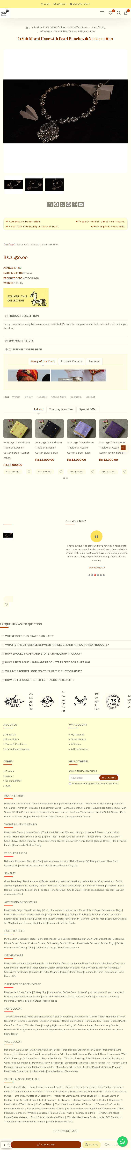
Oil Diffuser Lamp (83, 1025)
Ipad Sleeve (26, 918)
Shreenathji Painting (76, 1062)
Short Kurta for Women (71, 836)
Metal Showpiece (62, 1016)
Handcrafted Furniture (76, 1029)
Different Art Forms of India (80, 1087)
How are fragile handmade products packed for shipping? (47, 662)
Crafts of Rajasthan (56, 1091)
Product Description (24, 316)
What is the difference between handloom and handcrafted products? (57, 645)
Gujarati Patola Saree (36, 816)
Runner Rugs (108, 943)
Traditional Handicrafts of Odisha (73, 1104)
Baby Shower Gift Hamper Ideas (87, 861)
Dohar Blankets (102, 939)
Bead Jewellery (31, 881)
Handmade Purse (35, 914)
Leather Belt (56, 918)
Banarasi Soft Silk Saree (77, 807)
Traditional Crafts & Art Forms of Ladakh (75, 1095)
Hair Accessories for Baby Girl (61, 865)
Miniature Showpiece (39, 1016)
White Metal (89, 881)
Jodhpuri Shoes (22, 923)
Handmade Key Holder (97, 1021)
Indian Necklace (48, 885)
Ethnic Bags (93, 910)
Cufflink (85, 918)
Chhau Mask (71, 1071)
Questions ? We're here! (25, 349)
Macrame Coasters (14, 1000)
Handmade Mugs (102, 992)
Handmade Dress (13, 832)
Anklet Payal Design (70, 885)
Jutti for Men (98, 918)
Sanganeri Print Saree (79, 816)
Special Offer (88, 409)
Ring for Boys (58, 890)
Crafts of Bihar (44, 1104)
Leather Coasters (84, 996)
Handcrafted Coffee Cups (62, 992)
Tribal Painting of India (98, 1058)
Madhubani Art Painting (68, 1067)
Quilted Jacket (111, 836)
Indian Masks (39, 1071)
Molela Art (57, 1054)
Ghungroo (19, 890)
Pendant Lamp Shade (106, 1025)
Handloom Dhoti (47, 841)
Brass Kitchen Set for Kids (71, 967)
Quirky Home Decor (72, 972)
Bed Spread (64, 939)
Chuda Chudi (74, 890)
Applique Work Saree (81, 812)
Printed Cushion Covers (32, 943)
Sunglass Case (100, 914)
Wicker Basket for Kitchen (101, 967)
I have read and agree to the (95, 783)
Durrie (120, 943)
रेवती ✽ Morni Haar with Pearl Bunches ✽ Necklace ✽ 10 (8, 565)
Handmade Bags (13, 910)
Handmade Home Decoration (100, 972)
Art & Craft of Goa (26, 1100)
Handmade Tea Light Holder (19, 1029)
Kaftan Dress (33, 832)
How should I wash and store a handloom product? (43, 653)
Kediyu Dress (102, 841)
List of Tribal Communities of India (45, 1108)
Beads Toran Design (65, 1049)
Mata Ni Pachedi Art (99, 1062)
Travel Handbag (32, 910)
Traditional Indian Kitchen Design (37, 967)
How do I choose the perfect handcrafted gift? (39, 680)
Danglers (111, 885)
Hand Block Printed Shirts (27, 836)
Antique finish (58, 397)
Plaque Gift (71, 1054)
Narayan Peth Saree (29, 807)
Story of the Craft (43, 361)
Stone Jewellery (50, 881)
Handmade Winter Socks (62, 923)
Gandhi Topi (40, 918)
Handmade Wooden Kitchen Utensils (24, 963)
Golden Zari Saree (103, 807)
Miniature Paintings (109, 1113)
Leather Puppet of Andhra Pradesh (102, 1067)
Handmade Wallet (14, 914)
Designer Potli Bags (57, 914)
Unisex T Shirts (95, 832)
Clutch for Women (53, 910)
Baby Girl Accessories (31, 865)
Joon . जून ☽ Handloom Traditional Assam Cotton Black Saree (48, 447)
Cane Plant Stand (13, 1025)
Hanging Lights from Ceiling (57, 1025)
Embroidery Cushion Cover (61, 943)
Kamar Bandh (72, 918)
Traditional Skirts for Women (58, 832)
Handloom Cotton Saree (17, 803)
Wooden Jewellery (71, 881)
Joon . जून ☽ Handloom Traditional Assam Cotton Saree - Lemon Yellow (16, 450)
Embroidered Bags (112, 910)
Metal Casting (98, 27)
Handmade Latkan (93, 890)
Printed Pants (94, 836)
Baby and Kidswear (14, 861)
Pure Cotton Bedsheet (16, 939)
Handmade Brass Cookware (85, 963)
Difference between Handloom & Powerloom (91, 1108)
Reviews (94, 361)
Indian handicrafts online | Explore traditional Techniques (60, 27)
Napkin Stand (33, 1000)
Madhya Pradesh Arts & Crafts (89, 1100)
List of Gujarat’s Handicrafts (54, 1100)
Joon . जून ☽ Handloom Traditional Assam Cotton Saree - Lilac (80, 447)
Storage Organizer (28, 1021)
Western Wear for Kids (55, 861)
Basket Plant (118, 1021)
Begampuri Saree (51, 807)
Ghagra (80, 832)
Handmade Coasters (107, 996)
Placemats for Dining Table (19, 947)
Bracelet (90, 397)
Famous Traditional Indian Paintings (23, 1091)
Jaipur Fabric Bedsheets (43, 939)
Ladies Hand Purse (75, 910)
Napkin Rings (50, 1000)
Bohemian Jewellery (27, 885)
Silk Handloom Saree (71, 803)
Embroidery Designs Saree (53, 812)
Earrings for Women (94, 885)
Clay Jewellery (106, 881)
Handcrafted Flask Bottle (18, 992)
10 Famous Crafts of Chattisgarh (32, 1095)
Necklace (42, 397)
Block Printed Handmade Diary (47, 1117)
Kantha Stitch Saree (107, 812)
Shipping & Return (21, 340)
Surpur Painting (23, 1067)
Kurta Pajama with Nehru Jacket (75, 841)
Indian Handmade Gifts (60, 1121)
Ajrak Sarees (57, 816)
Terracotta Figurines (15, 1016)
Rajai (75, 939)
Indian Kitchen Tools (57, 963)
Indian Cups (84, 992)
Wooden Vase (33, 1025)
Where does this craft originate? (29, 636)
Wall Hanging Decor (41, 1049)
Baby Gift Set (34, 861)
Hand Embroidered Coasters (57, 996)
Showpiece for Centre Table (89, 1016)
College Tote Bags (80, 914)
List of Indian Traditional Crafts (45, 1087)
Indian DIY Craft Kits (110, 1117)
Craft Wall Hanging (39, 1054)
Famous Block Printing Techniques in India (72, 1113)
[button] (7, 447)
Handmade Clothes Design (27, 845)
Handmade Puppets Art (17, 1071)
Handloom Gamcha (68, 947)
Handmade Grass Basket (27, 996)
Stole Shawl (11, 841)
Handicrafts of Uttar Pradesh (86, 1091)
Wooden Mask (55, 1071)
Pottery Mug (40, 992)
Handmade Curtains (88, 943)
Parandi (109, 890)
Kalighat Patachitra (43, 1067)
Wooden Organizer (50, 1021)
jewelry (29, 397)
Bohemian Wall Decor (16, 1049)
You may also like (61, 409)
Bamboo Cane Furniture (102, 1029)
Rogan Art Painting (52, 1058)
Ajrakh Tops (49, 836)
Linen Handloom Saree (45, 803)
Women (16, 397)
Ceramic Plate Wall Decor (93, 1054)
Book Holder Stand (72, 1021)
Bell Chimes (20, 1054)
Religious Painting (20, 1062)
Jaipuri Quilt (85, 939)
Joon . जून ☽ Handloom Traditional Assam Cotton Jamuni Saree (112, 447)
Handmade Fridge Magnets (45, 972)
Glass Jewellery (12, 881)
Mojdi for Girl (40, 923)
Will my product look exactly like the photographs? (43, 671)
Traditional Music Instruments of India (24, 1121)
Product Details (71, 361)
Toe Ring (44, 890)
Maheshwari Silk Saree (98, 803)
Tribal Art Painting (74, 1058)
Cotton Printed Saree (24, 812)
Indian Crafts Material (16, 1117)
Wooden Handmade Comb (81, 1117)
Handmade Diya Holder (49, 1029)
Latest (38, 409)
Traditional (76, 397)
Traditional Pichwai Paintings (47, 1062)
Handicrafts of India (15, 1087)
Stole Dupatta (28, 841)
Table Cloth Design (45, 947)
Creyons (27, 273)
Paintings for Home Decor (26, 1058)
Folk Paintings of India (110, 1087)
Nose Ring (32, 890)
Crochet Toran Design (89, 1049)
